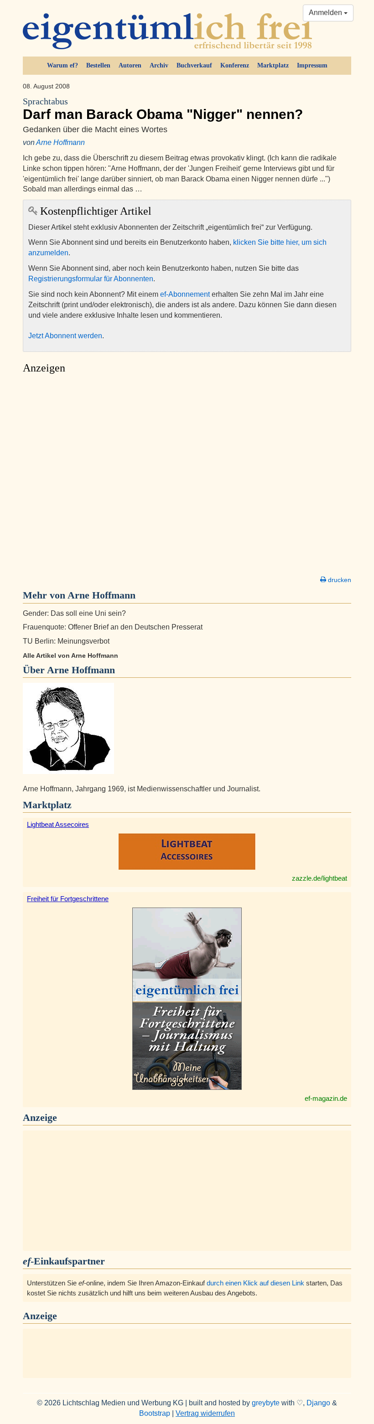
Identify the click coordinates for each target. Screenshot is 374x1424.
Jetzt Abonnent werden (65, 336)
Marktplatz (273, 65)
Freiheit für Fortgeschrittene (68, 899)
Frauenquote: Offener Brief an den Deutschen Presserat (113, 627)
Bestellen (98, 65)
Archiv (159, 65)
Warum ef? (62, 65)
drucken (338, 579)
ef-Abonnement (185, 294)
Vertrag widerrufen (205, 1413)
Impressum (312, 65)
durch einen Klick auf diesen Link (255, 1283)
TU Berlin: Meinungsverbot (66, 641)
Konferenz (234, 65)
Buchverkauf (194, 65)
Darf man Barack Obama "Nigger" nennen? (163, 109)
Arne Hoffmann (60, 142)
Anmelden (326, 12)
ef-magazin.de (326, 1098)
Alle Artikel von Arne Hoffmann (70, 655)
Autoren (130, 65)
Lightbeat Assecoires (58, 824)
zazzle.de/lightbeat (319, 878)
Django (318, 1403)
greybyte (266, 1403)
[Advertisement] (187, 477)
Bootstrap (154, 1413)
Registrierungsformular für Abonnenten (90, 279)
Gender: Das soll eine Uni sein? (74, 613)
